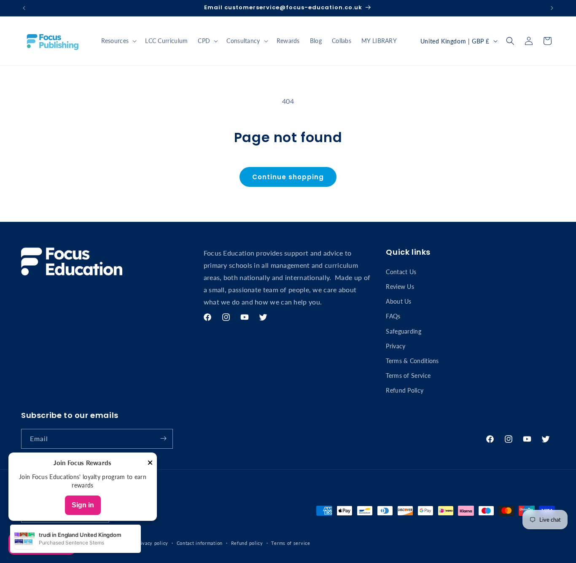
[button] (118, 41)
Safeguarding (403, 330)
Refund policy (247, 543)
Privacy (395, 345)
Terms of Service (408, 375)
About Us (398, 300)
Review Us (400, 286)
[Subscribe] (163, 438)
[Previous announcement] (24, 8)
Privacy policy (151, 543)
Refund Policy (404, 390)
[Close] (150, 463)
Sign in (83, 505)
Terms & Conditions (412, 360)
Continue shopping (288, 176)
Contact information (200, 543)
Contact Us (401, 271)
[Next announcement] (552, 8)
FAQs (393, 316)
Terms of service (290, 543)
